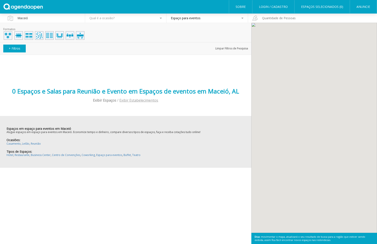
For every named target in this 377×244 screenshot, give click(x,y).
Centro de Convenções (66, 155)
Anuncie (363, 7)
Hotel (10, 155)
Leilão (25, 143)
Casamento (14, 143)
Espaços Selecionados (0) (322, 7)
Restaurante (22, 155)
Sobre (241, 7)
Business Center (41, 155)
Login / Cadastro (273, 7)
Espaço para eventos (109, 155)
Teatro (136, 155)
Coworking (88, 155)
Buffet (127, 155)
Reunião (36, 143)
